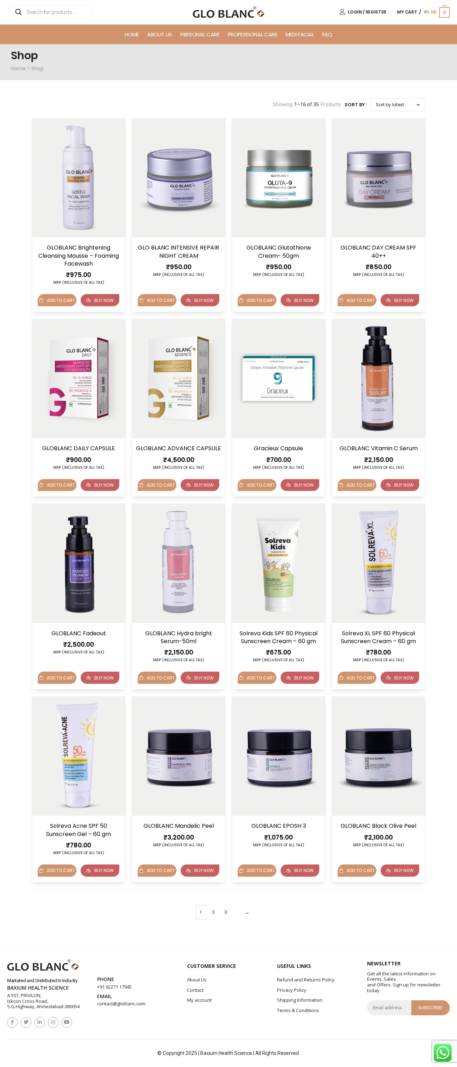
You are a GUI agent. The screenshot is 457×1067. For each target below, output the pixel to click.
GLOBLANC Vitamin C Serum (379, 448)
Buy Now (104, 300)
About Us (159, 34)
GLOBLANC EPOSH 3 (278, 826)
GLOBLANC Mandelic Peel (179, 826)
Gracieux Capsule (278, 448)
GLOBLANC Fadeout (78, 633)
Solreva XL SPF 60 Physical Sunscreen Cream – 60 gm (378, 637)
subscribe (430, 1008)
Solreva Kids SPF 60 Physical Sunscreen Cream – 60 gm (278, 637)
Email (104, 997)
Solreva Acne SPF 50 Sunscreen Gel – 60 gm (78, 830)
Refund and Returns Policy (306, 979)
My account (199, 1000)
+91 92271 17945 (114, 987)
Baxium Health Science (38, 988)
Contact (195, 990)
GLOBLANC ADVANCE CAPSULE (178, 448)
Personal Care (199, 34)
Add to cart (61, 300)
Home (132, 34)
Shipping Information (299, 1000)
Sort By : (356, 104)
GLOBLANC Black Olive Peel (378, 826)
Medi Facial (300, 34)
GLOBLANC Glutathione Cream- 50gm (278, 251)
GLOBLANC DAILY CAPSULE (78, 448)
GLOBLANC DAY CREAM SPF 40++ (378, 251)
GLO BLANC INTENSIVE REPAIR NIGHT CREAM (178, 251)
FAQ (327, 34)
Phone (105, 979)
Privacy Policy (291, 990)
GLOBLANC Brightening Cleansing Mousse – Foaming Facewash (78, 255)
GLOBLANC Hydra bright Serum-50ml (178, 637)
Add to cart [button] (161, 300)
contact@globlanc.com (121, 1003)
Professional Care (252, 34)
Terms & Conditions (298, 1010)
